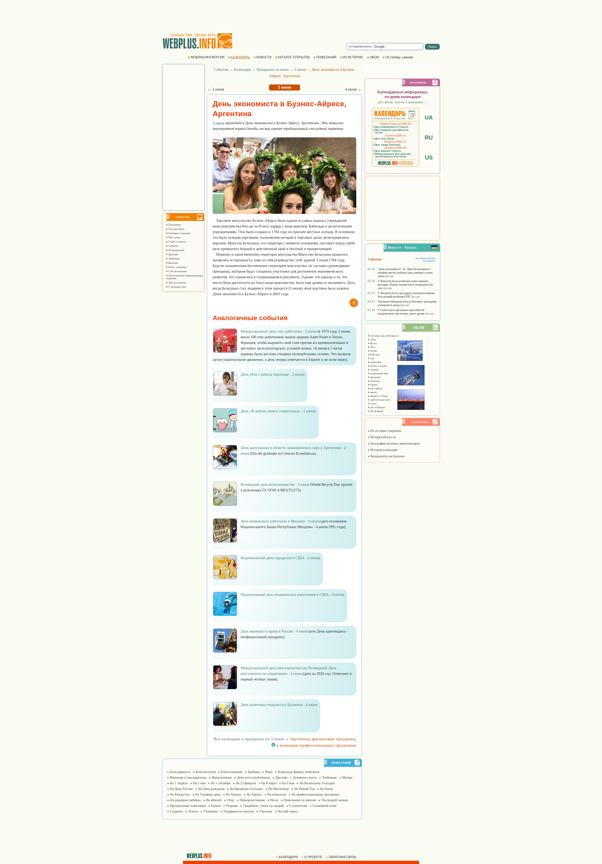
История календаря (383, 450)
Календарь (242, 70)
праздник (374, 377)
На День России (181, 789)
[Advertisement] (301, 16)
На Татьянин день (208, 794)
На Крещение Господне (246, 789)
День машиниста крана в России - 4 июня (274, 631)
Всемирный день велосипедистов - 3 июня (275, 484)
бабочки (374, 354)
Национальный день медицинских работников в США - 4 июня (292, 595)
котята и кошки (378, 365)
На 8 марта (269, 783)
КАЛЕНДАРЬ (240, 57)
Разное (216, 806)
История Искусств (382, 437)
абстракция (376, 411)
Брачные (173, 262)
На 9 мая (288, 783)
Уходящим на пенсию (238, 811)
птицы (373, 384)
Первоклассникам (252, 800)
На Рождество (180, 794)
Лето (372, 347)
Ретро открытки (177, 267)
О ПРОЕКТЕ (313, 857)
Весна (373, 343)
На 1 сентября (220, 783)
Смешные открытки (179, 233)
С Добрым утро (177, 286)
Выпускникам (222, 777)
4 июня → (353, 89)
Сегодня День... (177, 228)
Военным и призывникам (188, 777)
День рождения (177, 282)
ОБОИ (374, 57)
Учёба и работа (177, 241)
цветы (373, 392)
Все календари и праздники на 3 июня (249, 739)
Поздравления (176, 250)
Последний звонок (334, 800)
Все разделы (429, 260)
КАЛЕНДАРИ (288, 857)
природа (374, 380)
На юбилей (214, 800)
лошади (374, 369)
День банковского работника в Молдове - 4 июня (280, 521)
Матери (347, 777)
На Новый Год (304, 789)
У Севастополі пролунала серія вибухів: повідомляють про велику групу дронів (401, 311)
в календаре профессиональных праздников (315, 745)
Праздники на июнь (273, 70)
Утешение (210, 811)
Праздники (174, 224)
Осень (373, 350)
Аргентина (300, 739)
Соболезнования (177, 271)
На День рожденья (211, 789)
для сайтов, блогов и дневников (402, 102)
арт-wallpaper (377, 407)
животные (375, 362)
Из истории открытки (385, 431)
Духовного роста (305, 777)
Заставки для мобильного (384, 335)
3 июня (300, 70)
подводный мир (378, 373)
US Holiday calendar (399, 57)
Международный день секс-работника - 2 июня (279, 331)
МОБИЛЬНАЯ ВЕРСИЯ (207, 57)
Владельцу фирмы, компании (298, 772)
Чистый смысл (287, 811)
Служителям (298, 806)
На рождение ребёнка (185, 800)
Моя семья (174, 237)
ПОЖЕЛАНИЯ (326, 57)
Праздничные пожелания (188, 806)
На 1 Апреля (179, 783)
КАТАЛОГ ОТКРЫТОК (294, 57)
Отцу (230, 800)
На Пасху (326, 789)
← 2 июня (216, 89)
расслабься (375, 388)
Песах (274, 800)
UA (429, 117)
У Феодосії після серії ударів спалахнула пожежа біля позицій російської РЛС (406, 294)
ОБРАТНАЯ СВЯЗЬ (342, 857)
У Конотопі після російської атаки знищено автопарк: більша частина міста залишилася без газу (405, 284)
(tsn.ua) (389, 276)
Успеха (193, 811)
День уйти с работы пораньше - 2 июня (272, 374)
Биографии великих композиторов (394, 443)
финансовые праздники (333, 739)
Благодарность (180, 772)
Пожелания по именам (300, 800)
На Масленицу (278, 789)
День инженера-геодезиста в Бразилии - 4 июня (279, 705)
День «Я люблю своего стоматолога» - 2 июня (278, 411)
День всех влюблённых (253, 777)
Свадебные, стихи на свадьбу (263, 806)
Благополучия (206, 772)
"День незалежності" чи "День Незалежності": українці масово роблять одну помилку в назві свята (405, 272)
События (173, 245)
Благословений (231, 772)
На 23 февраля (246, 783)
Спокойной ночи (325, 806)
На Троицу (233, 794)
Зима (372, 339)
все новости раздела (425, 258)
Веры (268, 772)
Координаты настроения (386, 456)
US (429, 157)
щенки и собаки (378, 395)
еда (371, 358)
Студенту (176, 811)
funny (373, 403)
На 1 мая (199, 783)
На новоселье (276, 794)
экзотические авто (380, 399)
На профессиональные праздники (315, 794)
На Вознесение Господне (317, 783)
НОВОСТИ (263, 57)
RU (429, 137)
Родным (232, 806)
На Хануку (254, 794)
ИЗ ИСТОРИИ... (354, 57)
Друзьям (173, 254)
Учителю (265, 811)
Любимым (174, 258)
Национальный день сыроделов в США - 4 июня (280, 558)
